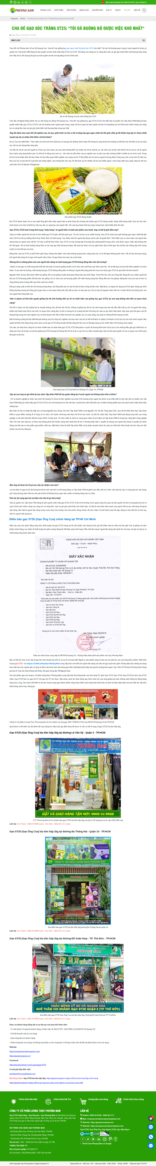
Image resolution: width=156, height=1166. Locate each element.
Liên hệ (137, 10)
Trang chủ (45, 10)
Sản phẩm (71, 10)
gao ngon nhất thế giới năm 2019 (80, 48)
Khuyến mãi (97, 10)
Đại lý (109, 10)
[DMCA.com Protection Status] (94, 1133)
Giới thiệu (58, 10)
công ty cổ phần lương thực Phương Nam (43, 663)
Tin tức (127, 10)
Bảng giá (84, 10)
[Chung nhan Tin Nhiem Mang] (104, 1133)
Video (118, 10)
